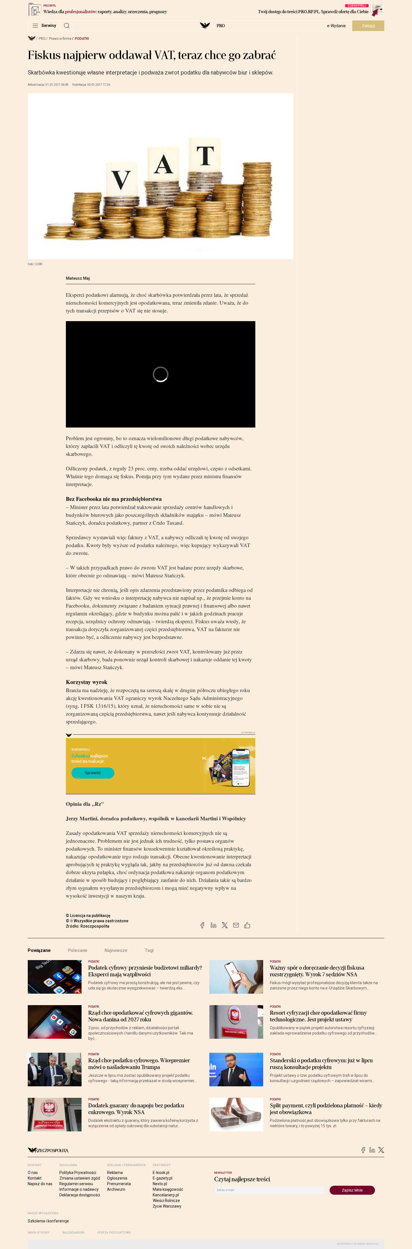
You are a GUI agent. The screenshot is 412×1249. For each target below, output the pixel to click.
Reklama (115, 1172)
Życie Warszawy (167, 1206)
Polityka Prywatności (77, 1172)
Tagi (149, 950)
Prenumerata (119, 1184)
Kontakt (34, 1178)
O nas (33, 1172)
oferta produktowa (114, 1232)
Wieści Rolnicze (166, 1200)
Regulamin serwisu (76, 1184)
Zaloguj (368, 26)
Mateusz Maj (78, 278)
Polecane (78, 950)
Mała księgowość (168, 1189)
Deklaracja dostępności (79, 1195)
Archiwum (116, 1189)
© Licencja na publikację (88, 915)
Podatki (82, 39)
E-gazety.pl (162, 1178)
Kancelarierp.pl (166, 1195)
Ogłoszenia (117, 1178)
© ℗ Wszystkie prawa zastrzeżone (97, 921)
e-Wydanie (336, 26)
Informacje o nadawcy (79, 1189)
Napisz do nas (40, 1184)
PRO (221, 26)
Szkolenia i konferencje (48, 1221)
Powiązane (39, 950)
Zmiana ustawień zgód (79, 1178)
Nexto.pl (160, 1184)
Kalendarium (73, 1232)
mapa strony (39, 1232)
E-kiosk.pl (161, 1172)
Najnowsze (116, 950)
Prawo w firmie (60, 39)
